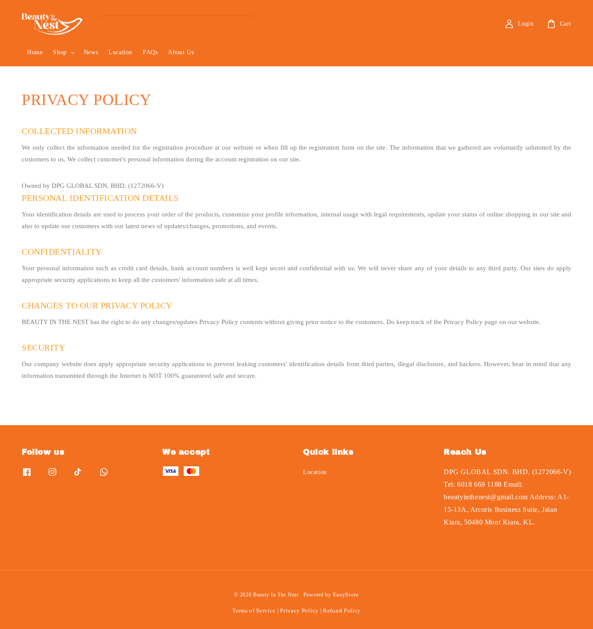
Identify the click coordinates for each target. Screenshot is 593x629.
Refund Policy (342, 610)
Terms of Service (254, 610)
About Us (181, 52)
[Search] (246, 23)
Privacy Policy (299, 610)
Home (35, 52)
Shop (59, 52)
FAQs (150, 52)
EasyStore (346, 594)
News (91, 52)
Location (120, 52)
